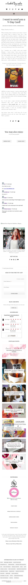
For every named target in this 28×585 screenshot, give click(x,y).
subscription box (18, 575)
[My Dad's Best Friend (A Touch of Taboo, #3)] (3, 325)
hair (21, 566)
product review (20, 571)
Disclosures (14, 522)
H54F (2, 562)
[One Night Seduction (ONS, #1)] (3, 320)
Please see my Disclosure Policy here (14, 541)
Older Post (21, 141)
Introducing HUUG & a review (14, 350)
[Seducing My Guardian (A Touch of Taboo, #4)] (3, 330)
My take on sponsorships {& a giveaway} (14, 393)
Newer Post (7, 141)
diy (1, 566)
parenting (11, 571)
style (11, 575)
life (25, 566)
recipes (2, 573)
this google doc (13, 104)
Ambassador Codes (14, 516)
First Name (6, 287)
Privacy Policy (14, 527)
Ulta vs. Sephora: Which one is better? (14, 461)
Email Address (7, 281)
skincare (8, 573)
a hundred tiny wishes (17, 580)
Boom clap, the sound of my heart (14, 410)
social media (15, 573)
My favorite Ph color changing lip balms (14, 445)
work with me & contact (14, 511)
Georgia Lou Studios (16, 581)
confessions (20, 25)
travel (11, 577)
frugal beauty (15, 566)
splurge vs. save (5, 575)
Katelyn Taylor (13, 321)
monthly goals (4, 571)
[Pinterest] (13, 259)
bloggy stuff (12, 25)
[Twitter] (11, 259)
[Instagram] (15, 259)
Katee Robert (13, 326)
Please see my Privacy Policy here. (14, 543)
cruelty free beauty (21, 564)
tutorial (16, 577)
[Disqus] (14, 164)
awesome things (8, 562)
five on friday (7, 566)
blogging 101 (4, 564)
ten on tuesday (4, 577)
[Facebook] (9, 259)
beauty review (17, 562)
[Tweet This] (13, 121)
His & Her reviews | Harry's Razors (14, 371)
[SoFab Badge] (14, 499)
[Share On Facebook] (10, 121)
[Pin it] (15, 121)
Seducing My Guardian (10, 330)
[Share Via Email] (18, 121)
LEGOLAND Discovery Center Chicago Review (14, 428)
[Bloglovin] (18, 259)
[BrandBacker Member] (14, 487)
